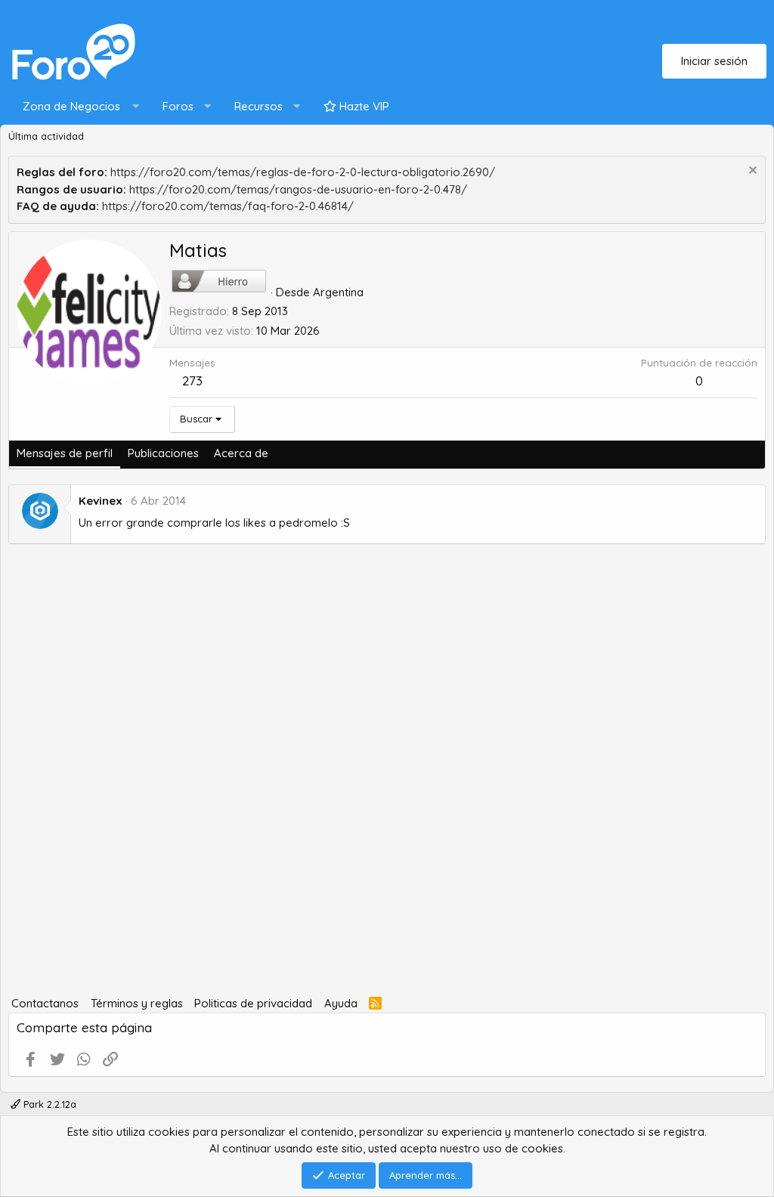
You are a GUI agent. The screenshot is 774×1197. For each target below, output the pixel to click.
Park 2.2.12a (48, 1104)
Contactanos (45, 1003)
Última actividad (46, 136)
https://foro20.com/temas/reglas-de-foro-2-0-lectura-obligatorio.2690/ (302, 172)
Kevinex (100, 500)
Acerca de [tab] (241, 453)
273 (192, 380)
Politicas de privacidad (253, 1003)
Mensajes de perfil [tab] (65, 453)
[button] (77, 107)
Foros (178, 106)
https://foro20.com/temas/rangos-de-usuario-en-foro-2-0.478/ (298, 189)
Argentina (338, 292)
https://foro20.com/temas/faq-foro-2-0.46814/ (228, 206)
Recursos (258, 106)
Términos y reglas (137, 1003)
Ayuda (341, 1003)
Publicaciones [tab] (163, 453)
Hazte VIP (362, 106)
